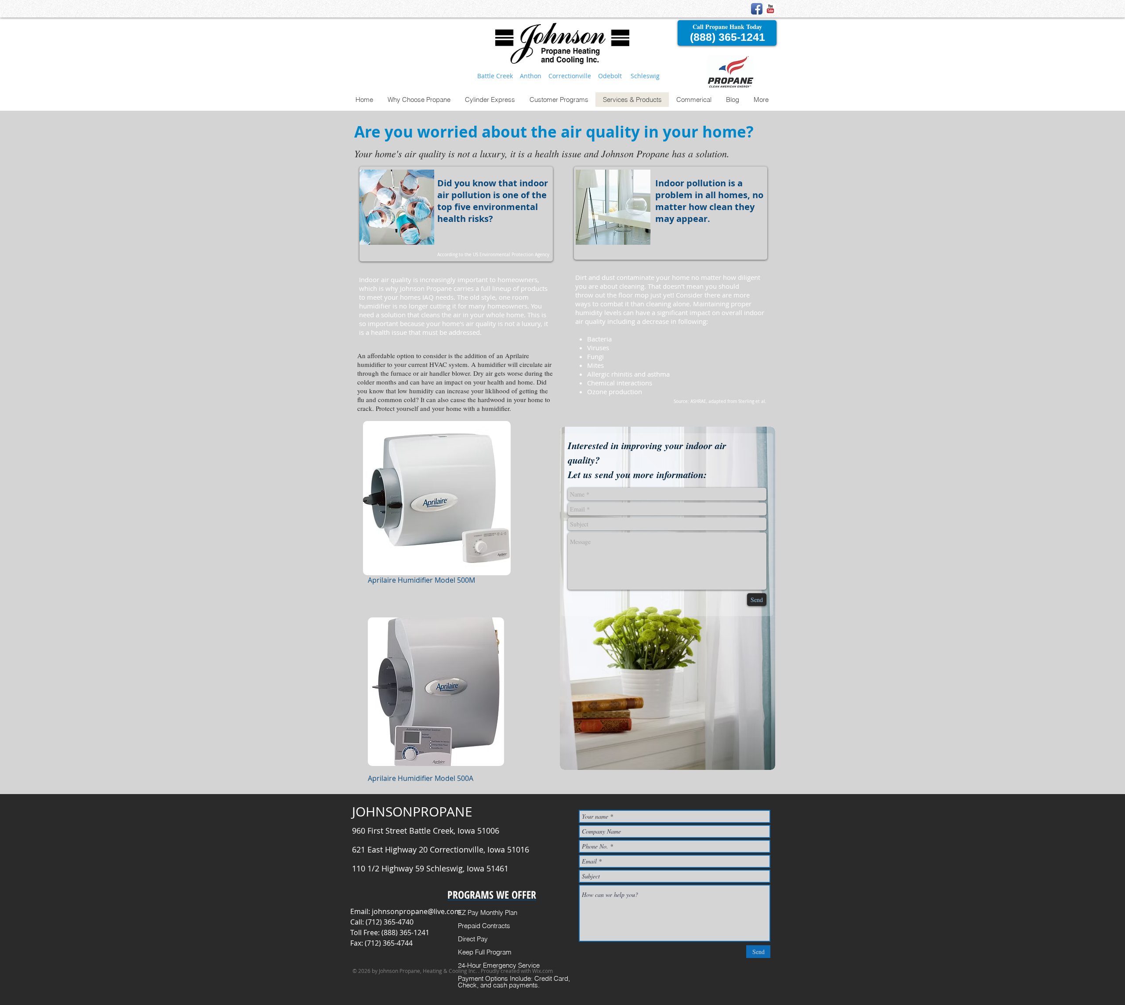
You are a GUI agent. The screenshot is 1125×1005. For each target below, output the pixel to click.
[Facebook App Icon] (756, 9)
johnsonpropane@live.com (416, 911)
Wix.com (542, 970)
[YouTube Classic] (770, 9)
